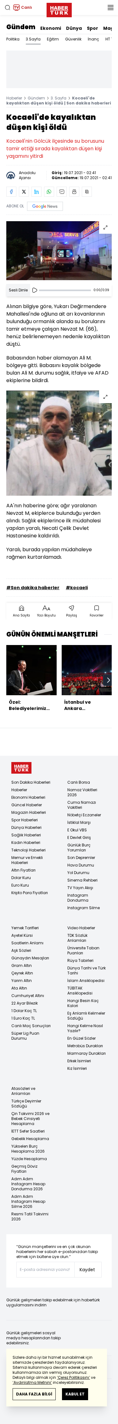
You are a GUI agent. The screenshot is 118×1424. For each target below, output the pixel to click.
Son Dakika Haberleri (30, 782)
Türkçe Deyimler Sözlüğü (26, 1103)
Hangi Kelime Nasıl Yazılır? (85, 1028)
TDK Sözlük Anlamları (77, 938)
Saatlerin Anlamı (27, 943)
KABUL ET (75, 1394)
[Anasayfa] (21, 768)
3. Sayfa (58, 98)
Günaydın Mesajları (30, 958)
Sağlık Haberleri (26, 835)
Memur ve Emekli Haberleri (27, 860)
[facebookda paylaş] (11, 192)
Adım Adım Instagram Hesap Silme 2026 (28, 1201)
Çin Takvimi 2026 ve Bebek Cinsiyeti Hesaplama (30, 1118)
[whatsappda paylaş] (49, 192)
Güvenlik (73, 39)
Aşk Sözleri (21, 950)
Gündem (20, 27)
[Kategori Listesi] (110, 7)
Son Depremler (81, 857)
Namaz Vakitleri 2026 (82, 792)
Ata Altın (19, 988)
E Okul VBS (77, 830)
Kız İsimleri (77, 1068)
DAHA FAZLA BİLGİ (34, 1394)
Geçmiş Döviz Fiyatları (24, 1169)
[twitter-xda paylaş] (24, 192)
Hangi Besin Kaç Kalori (83, 1003)
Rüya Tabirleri (80, 960)
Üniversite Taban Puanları (83, 950)
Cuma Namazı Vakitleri (81, 805)
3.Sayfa (33, 39)
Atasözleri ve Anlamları (23, 1091)
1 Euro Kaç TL (23, 1018)
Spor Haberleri (24, 820)
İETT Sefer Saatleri (28, 1131)
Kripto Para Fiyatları (29, 892)
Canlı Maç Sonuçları (31, 1025)
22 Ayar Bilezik (24, 1003)
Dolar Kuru (21, 877)
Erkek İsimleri (79, 1061)
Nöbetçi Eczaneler (84, 815)
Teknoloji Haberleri (28, 850)
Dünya (74, 28)
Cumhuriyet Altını (27, 995)
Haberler (14, 98)
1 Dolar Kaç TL (24, 1010)
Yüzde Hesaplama (29, 1158)
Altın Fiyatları (23, 870)
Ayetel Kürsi (22, 935)
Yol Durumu (78, 872)
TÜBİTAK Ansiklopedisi (80, 990)
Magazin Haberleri (28, 812)
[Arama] (7, 7)
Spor (92, 28)
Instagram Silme (83, 907)
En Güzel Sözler (81, 1038)
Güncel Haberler (26, 805)
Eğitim (53, 39)
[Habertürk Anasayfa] (59, 9)
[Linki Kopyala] (87, 192)
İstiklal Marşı (79, 822)
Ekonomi (50, 28)
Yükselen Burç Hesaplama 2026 (28, 1149)
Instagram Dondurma (77, 898)
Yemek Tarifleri (25, 928)
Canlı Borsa (78, 782)
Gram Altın (21, 965)
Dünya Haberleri (26, 827)
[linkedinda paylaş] (36, 192)
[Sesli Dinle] (35, 290)
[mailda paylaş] (62, 192)
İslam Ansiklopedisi (85, 980)
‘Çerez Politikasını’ (73, 1377)
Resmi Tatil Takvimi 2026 (29, 1216)
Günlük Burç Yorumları (79, 847)
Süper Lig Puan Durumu (25, 1036)
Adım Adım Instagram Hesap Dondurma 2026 (28, 1184)
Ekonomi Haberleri (28, 797)
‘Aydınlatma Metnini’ (32, 1382)
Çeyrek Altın (22, 973)
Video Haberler (81, 928)
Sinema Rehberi (82, 880)
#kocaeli (77, 587)
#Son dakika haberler (32, 587)
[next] (108, 680)
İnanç (93, 39)
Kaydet (87, 1270)
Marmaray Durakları (86, 1053)
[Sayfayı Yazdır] (74, 192)
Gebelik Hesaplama (30, 1138)
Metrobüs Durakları (85, 1045)
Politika (13, 39)
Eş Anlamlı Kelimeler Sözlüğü (86, 1016)
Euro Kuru (20, 885)
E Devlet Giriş (79, 837)
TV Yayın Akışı (80, 887)
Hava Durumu (80, 865)
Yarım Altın (21, 980)
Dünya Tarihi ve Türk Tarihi (86, 970)
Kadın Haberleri (25, 842)
